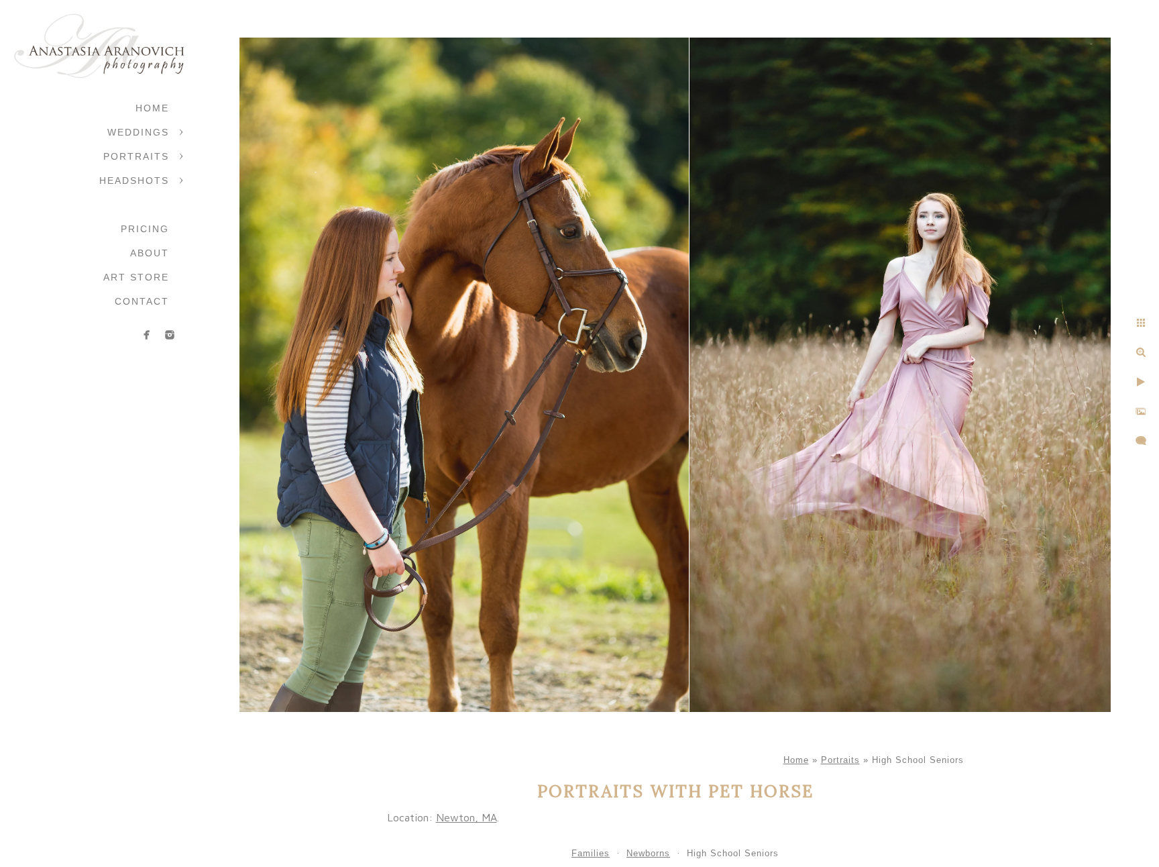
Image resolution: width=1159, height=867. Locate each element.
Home (152, 108)
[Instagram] (169, 334)
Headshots (134, 180)
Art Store (136, 277)
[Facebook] (146, 334)
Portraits (136, 156)
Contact (142, 301)
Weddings (138, 132)
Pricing (145, 228)
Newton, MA (466, 817)
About (149, 253)
